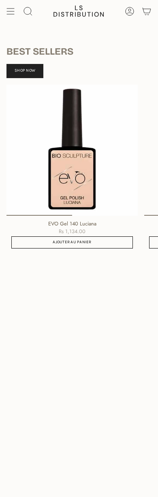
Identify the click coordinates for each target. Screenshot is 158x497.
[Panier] (146, 11)
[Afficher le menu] (10, 11)
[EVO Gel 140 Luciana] (72, 150)
